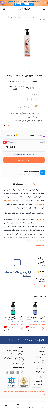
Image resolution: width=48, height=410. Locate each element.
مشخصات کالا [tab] (18, 184)
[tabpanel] (24, 216)
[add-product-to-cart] (43, 328)
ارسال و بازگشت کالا (39, 363)
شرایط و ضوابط (40, 369)
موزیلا (28, 107)
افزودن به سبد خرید (24, 160)
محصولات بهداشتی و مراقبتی (32, 17)
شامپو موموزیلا (21, 107)
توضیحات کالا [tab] (30, 184)
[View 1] (27, 69)
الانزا (44, 17)
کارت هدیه (42, 351)
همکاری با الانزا (40, 357)
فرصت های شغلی (40, 372)
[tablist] (24, 184)
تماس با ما (20, 347)
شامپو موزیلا (25, 241)
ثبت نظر (39, 286)
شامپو (42, 219)
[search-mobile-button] (4, 9)
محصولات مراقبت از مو (15, 17)
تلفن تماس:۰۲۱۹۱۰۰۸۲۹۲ (17, 354)
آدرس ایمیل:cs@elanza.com (15, 351)
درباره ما (42, 360)
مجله (43, 354)
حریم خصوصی (41, 366)
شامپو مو (42, 19)
